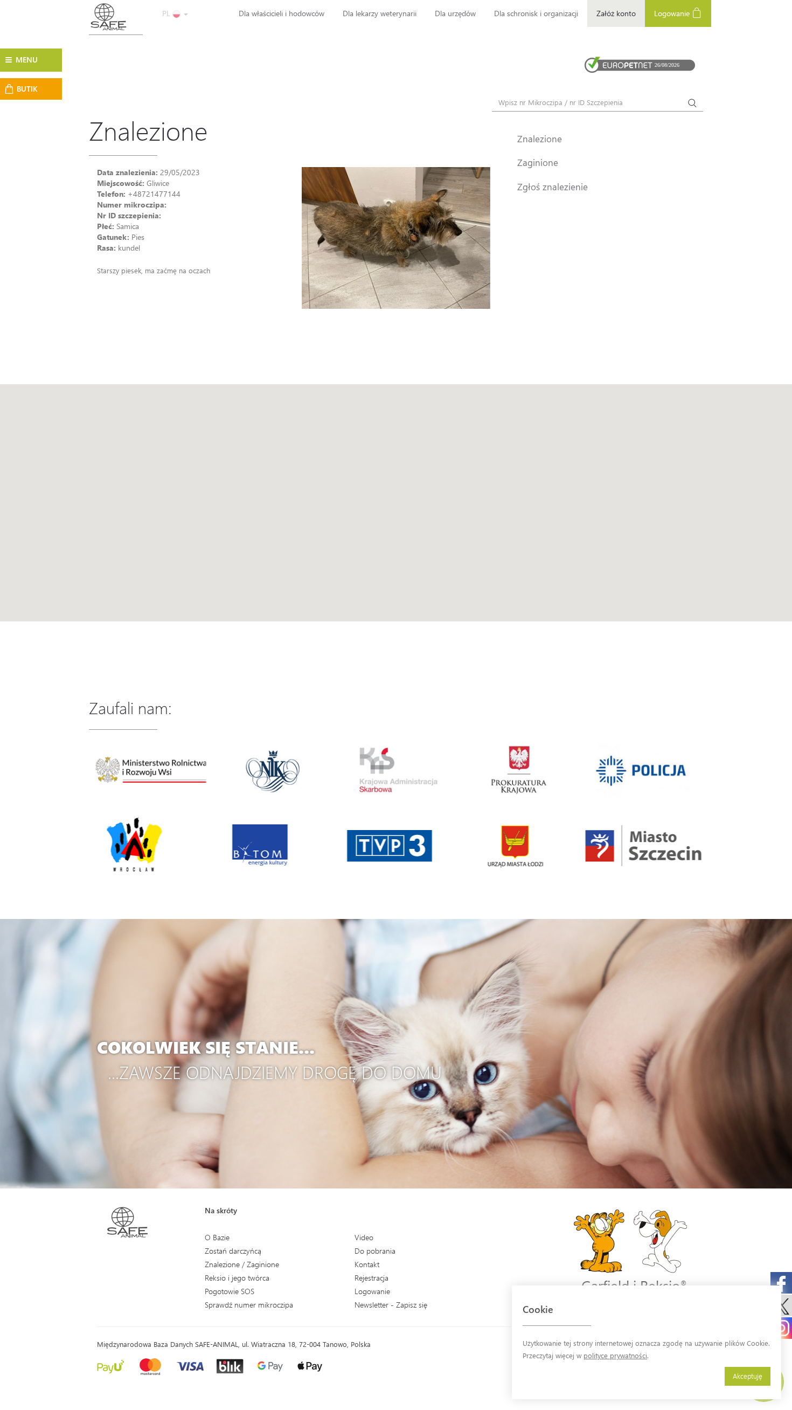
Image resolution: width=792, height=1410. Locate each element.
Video (364, 1237)
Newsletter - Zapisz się (391, 1305)
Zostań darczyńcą (233, 1251)
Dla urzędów (455, 13)
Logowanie (673, 13)
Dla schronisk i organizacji (536, 13)
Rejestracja (371, 1278)
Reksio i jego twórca (237, 1278)
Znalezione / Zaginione (242, 1264)
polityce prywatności (615, 1355)
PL (167, 13)
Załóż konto (616, 13)
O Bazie (217, 1237)
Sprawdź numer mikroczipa (249, 1305)
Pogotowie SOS (229, 1291)
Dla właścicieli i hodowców (281, 13)
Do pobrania (375, 1251)
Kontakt (367, 1264)
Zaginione (537, 162)
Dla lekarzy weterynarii (379, 13)
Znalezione (539, 138)
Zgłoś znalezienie (552, 186)
